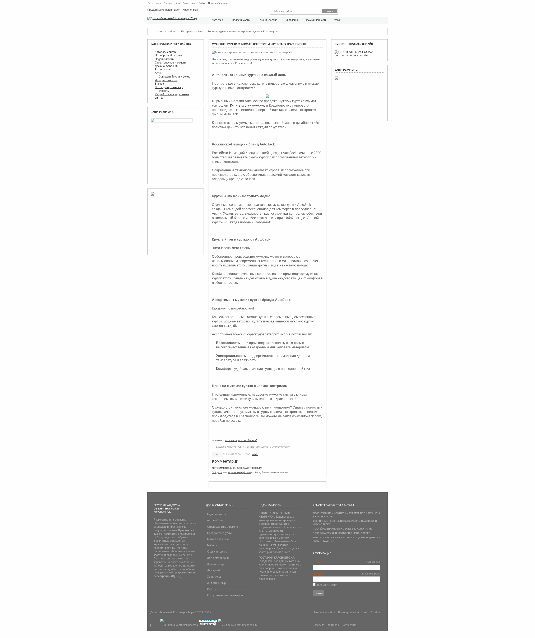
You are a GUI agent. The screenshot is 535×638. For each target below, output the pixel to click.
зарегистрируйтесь (239, 472)
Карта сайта (386, 3)
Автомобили (215, 520)
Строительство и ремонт (170, 62)
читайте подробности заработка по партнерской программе (175, 573)
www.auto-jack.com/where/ (241, 440)
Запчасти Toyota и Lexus (174, 76)
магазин (232, 446)
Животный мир (216, 583)
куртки (241, 446)
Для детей (213, 570)
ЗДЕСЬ (175, 576)
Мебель (164, 90)
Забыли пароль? (371, 573)
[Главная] (151, 31)
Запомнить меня (326, 584)
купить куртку (254, 446)
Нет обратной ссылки (168, 55)
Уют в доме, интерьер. (169, 87)
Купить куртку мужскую (247, 105)
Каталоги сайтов (165, 51)
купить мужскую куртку (276, 446)
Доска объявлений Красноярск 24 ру (172, 612)
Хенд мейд (214, 576)
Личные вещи (215, 564)
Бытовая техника (218, 539)
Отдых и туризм (217, 551)
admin (255, 454)
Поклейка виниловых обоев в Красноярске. (342, 528)
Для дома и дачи (218, 557)
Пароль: (318, 574)
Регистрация (373, 561)
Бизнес (159, 83)
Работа (211, 589)
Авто (158, 73)
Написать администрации (381, 3)
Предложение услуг (219, 533)
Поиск (376, 3)
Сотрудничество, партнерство (226, 595)
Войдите (217, 472)
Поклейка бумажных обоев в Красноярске (341, 533)
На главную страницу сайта (371, 3)
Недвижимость (164, 59)
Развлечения (163, 69)
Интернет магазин (166, 80)
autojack (221, 446)
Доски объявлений (166, 65)
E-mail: (317, 562)
